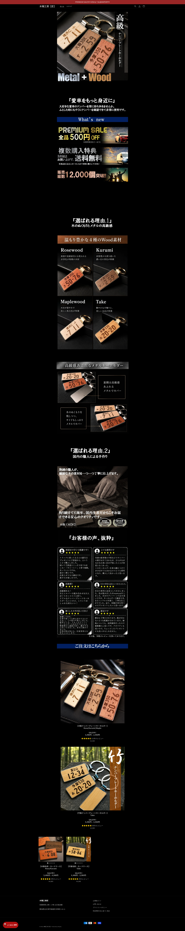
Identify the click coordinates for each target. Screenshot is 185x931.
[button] (135, 6)
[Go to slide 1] (47, 863)
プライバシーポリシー (100, 907)
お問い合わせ (97, 904)
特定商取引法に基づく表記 (101, 911)
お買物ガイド (97, 901)
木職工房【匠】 (47, 926)
